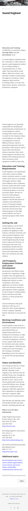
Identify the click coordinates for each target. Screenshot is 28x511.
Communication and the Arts (12, 469)
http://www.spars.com (9, 452)
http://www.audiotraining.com (12, 440)
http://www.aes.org (8, 426)
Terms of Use (14, 499)
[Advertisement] (14, 31)
